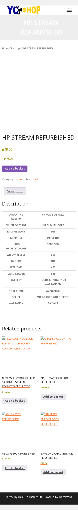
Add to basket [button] (15, 400)
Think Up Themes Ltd (30, 497)
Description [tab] (15, 191)
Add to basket (15, 168)
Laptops (16, 48)
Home (5, 48)
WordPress (65, 497)
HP (36, 179)
